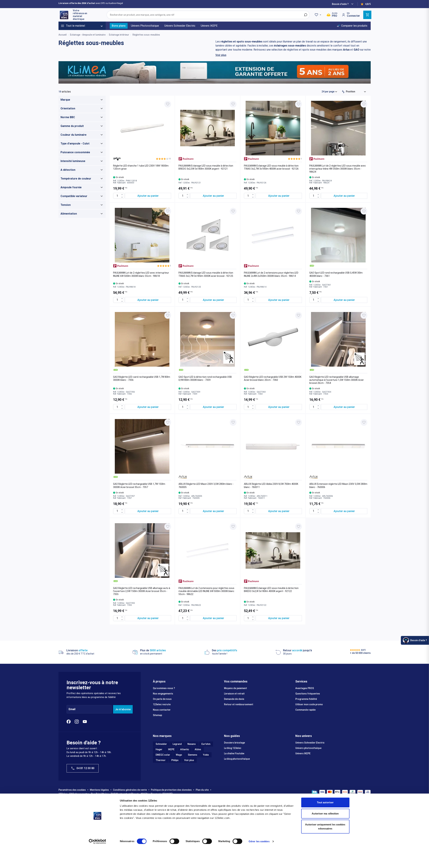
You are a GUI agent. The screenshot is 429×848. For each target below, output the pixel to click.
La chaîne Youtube (234, 753)
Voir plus (220, 55)
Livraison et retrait (234, 693)
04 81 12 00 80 (85, 768)
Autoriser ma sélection (325, 813)
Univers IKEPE (302, 753)
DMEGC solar (163, 754)
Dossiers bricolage (234, 742)
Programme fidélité (306, 699)
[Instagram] (77, 722)
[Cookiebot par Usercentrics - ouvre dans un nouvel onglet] (97, 841)
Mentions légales (99, 790)
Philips (175, 760)
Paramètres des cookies (72, 790)
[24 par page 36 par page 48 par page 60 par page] (329, 91)
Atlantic (184, 749)
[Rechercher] (306, 15)
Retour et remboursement (238, 704)
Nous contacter (162, 710)
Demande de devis (234, 699)
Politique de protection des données (171, 790)
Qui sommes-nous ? (164, 688)
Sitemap (157, 715)
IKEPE (171, 749)
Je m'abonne (123, 709)
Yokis (206, 754)
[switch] (174, 841)
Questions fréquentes (307, 693)
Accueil (62, 34)
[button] (163, 159)
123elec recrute (162, 704)
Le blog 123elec (232, 748)
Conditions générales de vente (130, 790)
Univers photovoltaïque (308, 748)
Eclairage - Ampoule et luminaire (88, 34)
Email (72, 709)
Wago (179, 754)
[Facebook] (69, 722)
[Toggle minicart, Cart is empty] (367, 15)
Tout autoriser (325, 802)
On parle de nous (162, 699)
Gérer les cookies (259, 841)
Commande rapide (305, 710)
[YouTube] (85, 722)
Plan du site (202, 790)
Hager (159, 749)
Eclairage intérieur (119, 34)
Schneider (161, 744)
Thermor (161, 760)
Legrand (177, 744)
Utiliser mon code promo (309, 704)
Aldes (198, 749)
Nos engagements (163, 693)
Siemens (192, 754)
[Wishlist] (318, 15)
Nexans (191, 744)
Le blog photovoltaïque (237, 759)
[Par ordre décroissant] (343, 92)
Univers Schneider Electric (309, 742)
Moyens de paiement (235, 688)
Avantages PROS (304, 688)
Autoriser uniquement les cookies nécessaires (325, 826)
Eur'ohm (205, 744)
